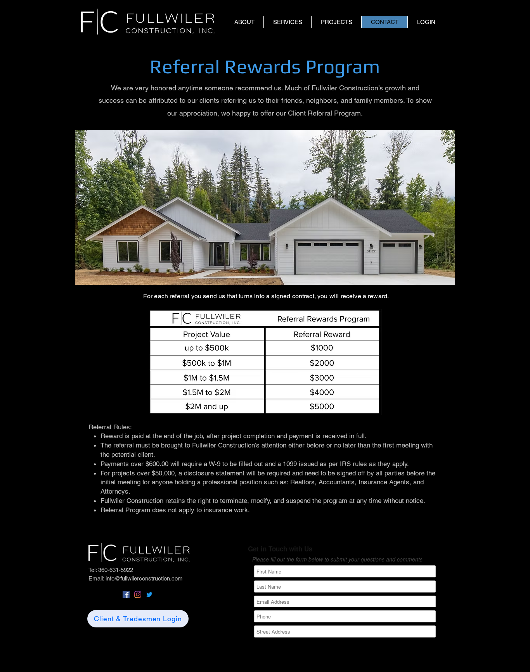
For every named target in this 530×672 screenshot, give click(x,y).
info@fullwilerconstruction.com (144, 578)
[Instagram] (137, 594)
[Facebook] (126, 594)
